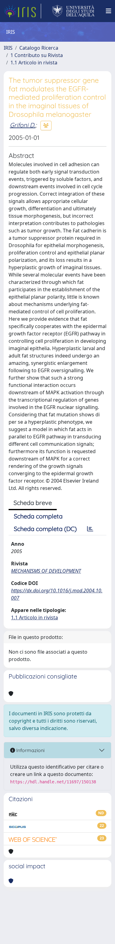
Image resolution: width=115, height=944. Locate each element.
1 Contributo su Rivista (36, 55)
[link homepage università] (73, 11)
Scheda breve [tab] (32, 502)
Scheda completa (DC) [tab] (45, 529)
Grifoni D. (22, 125)
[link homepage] (22, 11)
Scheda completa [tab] (38, 516)
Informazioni (29, 750)
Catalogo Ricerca (38, 47)
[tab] (90, 528)
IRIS (8, 47)
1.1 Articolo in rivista (33, 62)
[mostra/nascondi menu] (108, 11)
